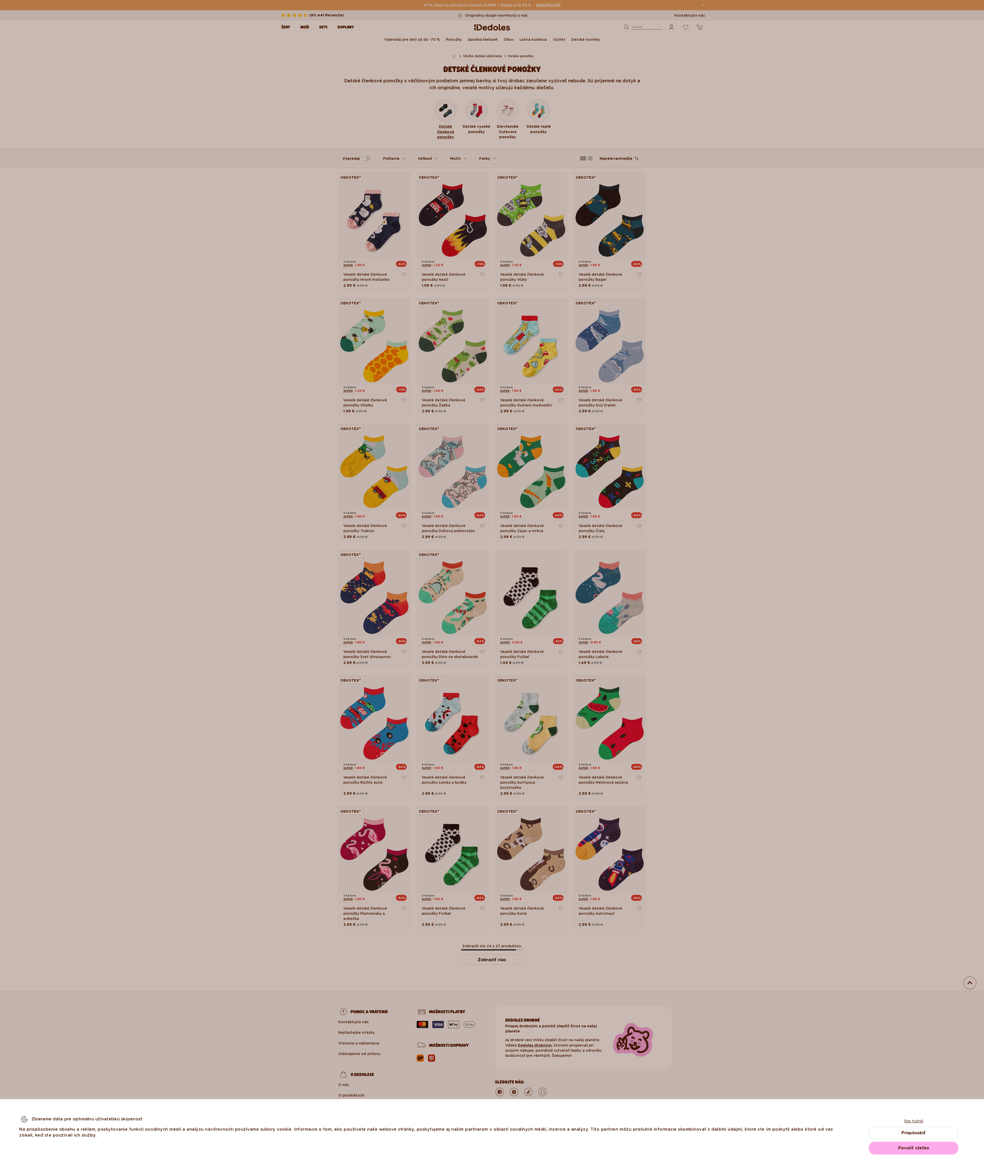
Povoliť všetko (913, 1148)
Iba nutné (913, 1121)
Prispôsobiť (913, 1132)
